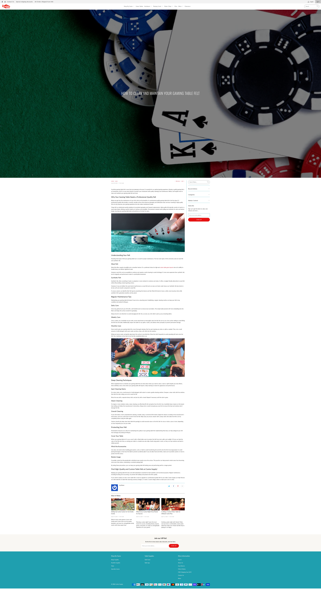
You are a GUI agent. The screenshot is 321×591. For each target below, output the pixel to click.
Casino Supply (119, 584)
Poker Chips (168, 6)
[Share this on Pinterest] (178, 486)
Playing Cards (157, 6)
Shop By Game (128, 6)
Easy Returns (181, 566)
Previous (178, 181)
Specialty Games (115, 569)
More (180, 6)
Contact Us (10, 1)
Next (182, 181)
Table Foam (147, 559)
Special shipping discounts (24, 1)
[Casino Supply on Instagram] (5, 1)
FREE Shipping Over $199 (184, 572)
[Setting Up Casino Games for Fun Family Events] (123, 504)
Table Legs (147, 562)
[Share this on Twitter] (169, 486)
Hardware (147, 6)
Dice (176, 6)
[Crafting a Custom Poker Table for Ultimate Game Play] (173, 504)
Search (180, 559)
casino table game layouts (166, 267)
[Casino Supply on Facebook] (2, 1)
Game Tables (139, 6)
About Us (180, 562)
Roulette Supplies (115, 562)
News (179, 578)
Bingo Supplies (115, 559)
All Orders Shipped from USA (44, 1)
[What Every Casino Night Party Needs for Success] (148, 504)
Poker (112, 566)
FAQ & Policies (182, 569)
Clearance (187, 6)
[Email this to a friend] (182, 486)
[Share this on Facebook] (173, 486)
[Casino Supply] (6, 6)
